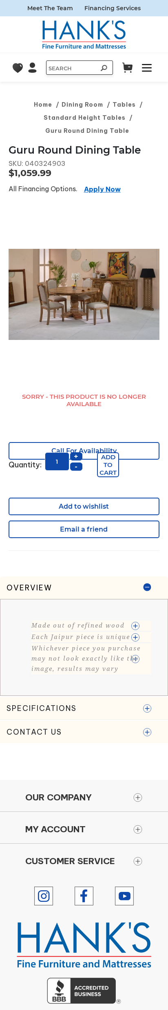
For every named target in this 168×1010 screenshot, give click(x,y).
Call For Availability (84, 451)
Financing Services (112, 8)
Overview (29, 587)
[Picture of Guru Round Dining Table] (84, 294)
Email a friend (84, 529)
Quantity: (25, 464)
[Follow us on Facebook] (84, 896)
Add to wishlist (84, 506)
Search (103, 69)
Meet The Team (50, 8)
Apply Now (102, 189)
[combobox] (71, 68)
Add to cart (108, 464)
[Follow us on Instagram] (43, 896)
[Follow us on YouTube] (124, 896)
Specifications (42, 708)
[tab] (84, 636)
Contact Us (34, 732)
